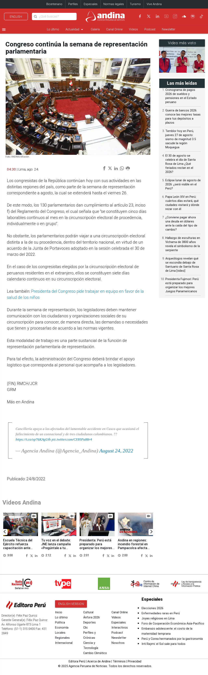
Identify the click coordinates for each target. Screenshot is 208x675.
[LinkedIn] (157, 16)
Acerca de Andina (98, 661)
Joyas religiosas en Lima (158, 618)
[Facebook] (140, 16)
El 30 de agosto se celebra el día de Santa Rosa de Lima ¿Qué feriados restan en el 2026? (180, 164)
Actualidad (75, 29)
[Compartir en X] (32, 555)
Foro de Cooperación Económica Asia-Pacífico (173, 623)
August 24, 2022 (116, 450)
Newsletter (168, 29)
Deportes (89, 622)
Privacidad (134, 661)
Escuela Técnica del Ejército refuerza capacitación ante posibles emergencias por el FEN (19, 548)
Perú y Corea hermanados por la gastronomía (172, 639)
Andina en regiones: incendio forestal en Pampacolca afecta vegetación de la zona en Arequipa (134, 548)
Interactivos (120, 627)
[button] (4, 532)
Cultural (88, 612)
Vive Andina (154, 4)
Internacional (64, 643)
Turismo (135, 4)
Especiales (91, 4)
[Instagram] (175, 16)
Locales (60, 632)
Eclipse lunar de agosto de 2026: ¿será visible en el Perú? (183, 184)
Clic (85, 627)
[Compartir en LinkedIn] (36, 555)
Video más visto (182, 43)
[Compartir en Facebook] (27, 555)
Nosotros (118, 643)
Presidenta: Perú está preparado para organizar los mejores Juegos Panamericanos (97, 546)
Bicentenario (54, 4)
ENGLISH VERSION (71, 604)
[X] (149, 16)
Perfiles (73, 4)
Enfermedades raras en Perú (161, 613)
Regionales (62, 638)
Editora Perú (77, 661)
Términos (119, 661)
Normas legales (113, 4)
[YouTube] (166, 16)
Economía (61, 627)
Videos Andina (21, 502)
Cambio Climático (95, 653)
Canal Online (114, 29)
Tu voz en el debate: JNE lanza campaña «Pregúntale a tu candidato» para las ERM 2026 (56, 548)
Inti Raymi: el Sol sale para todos (163, 644)
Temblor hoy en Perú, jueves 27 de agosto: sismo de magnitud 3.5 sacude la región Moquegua (180, 139)
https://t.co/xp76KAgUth (33, 439)
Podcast (149, 29)
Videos (133, 29)
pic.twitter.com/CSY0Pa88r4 (72, 439)
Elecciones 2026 (152, 608)
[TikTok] (201, 16)
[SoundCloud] (184, 16)
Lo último (53, 29)
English (16, 16)
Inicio (58, 612)
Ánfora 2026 (91, 617)
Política (60, 622)
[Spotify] (193, 16)
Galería (95, 29)
